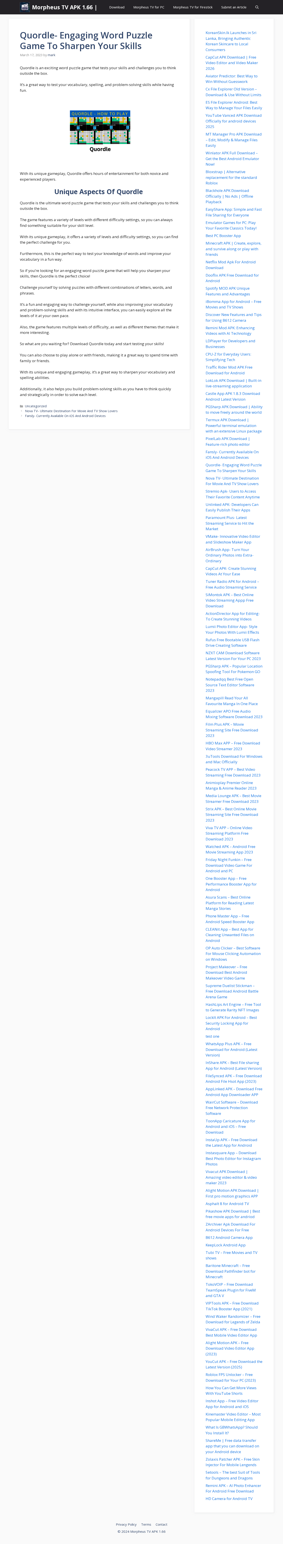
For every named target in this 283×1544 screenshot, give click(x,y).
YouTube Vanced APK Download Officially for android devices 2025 (234, 121)
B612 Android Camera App (229, 1237)
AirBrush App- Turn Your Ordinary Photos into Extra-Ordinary (230, 555)
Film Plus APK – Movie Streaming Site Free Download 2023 (232, 730)
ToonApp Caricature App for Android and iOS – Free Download (230, 1126)
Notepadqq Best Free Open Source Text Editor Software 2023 (230, 685)
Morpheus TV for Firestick (192, 7)
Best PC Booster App (223, 235)
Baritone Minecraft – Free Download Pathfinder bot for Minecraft (231, 1271)
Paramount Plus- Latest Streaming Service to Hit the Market (230, 523)
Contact (161, 1524)
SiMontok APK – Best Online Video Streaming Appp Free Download (230, 600)
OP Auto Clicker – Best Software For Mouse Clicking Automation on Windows (233, 953)
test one (212, 1036)
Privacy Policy (126, 1524)
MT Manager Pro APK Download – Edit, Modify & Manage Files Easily (234, 140)
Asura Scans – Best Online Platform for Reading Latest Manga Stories (230, 903)
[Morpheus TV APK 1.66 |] (25, 7)
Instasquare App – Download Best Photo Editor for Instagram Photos (233, 1158)
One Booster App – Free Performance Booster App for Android (231, 884)
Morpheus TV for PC (148, 7)
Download (116, 7)
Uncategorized (36, 406)
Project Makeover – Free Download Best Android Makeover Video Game (226, 972)
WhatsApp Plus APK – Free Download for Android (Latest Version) (231, 1049)
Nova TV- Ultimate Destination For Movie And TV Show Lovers (71, 411)
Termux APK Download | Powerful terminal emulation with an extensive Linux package (234, 425)
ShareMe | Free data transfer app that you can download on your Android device (232, 1446)
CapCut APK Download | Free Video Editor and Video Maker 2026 (232, 63)
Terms (146, 1524)
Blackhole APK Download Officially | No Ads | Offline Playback (229, 196)
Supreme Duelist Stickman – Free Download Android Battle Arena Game (232, 991)
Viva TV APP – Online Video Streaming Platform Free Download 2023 (229, 833)
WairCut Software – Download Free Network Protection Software (232, 1108)
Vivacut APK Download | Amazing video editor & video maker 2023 (231, 1177)
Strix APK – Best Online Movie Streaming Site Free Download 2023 (232, 814)
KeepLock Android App (226, 1244)
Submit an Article (234, 7)
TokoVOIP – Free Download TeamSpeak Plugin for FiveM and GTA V (231, 1290)
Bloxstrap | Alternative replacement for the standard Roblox (231, 177)
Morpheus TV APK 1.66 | (64, 7)
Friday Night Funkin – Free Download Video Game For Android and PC (229, 865)
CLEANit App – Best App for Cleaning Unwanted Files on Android (230, 935)
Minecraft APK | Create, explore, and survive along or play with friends (233, 249)
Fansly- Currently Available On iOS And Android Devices (65, 416)
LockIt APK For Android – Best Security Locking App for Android (231, 1023)
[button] (257, 7)
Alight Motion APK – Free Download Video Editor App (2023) (230, 1348)
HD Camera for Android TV (229, 1498)
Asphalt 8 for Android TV (227, 1203)
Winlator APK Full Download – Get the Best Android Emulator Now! (232, 158)
